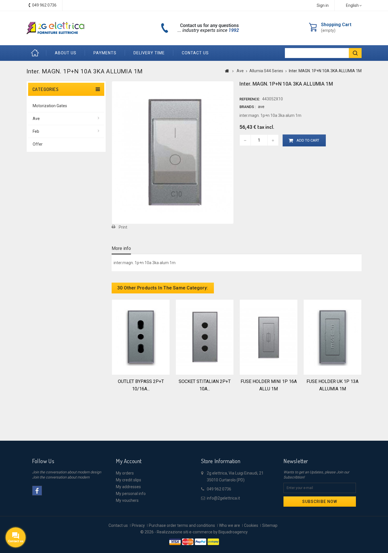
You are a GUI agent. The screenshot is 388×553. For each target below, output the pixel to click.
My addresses (128, 486)
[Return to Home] (227, 71)
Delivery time (149, 53)
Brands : (247, 107)
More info (121, 248)
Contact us (195, 53)
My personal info (131, 493)
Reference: (249, 99)
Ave (36, 118)
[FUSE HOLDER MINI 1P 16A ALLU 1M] (268, 336)
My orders (125, 473)
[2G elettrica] (55, 28)
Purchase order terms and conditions (182, 525)
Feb (36, 131)
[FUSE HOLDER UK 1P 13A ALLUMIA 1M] (332, 336)
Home (36, 53)
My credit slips (128, 480)
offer (38, 144)
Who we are (229, 525)
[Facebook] (37, 490)
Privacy (138, 525)
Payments (104, 53)
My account (129, 461)
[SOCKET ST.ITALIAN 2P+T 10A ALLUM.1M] (204, 336)
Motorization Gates (50, 105)
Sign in (323, 5)
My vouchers (127, 500)
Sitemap (270, 525)
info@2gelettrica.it (223, 498)
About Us (65, 53)
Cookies (251, 525)
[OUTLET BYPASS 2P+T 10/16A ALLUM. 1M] (141, 336)
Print (123, 227)
